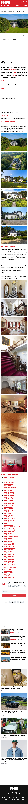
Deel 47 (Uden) (7, 553)
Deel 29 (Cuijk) (7, 523)
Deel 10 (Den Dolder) (9, 492)
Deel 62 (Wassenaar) (9, 577)
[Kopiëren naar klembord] (21, 602)
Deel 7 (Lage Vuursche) (10, 487)
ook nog (9, 74)
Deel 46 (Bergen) (8, 551)
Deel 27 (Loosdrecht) (9, 520)
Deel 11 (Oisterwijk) (9, 494)
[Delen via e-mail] (23, 602)
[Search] (21, 2)
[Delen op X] (15, 602)
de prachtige (12, 69)
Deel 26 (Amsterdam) (9, 518)
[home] (1, 6)
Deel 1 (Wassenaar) (9, 477)
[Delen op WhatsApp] (10, 602)
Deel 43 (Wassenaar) (9, 546)
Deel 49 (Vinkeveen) (9, 556)
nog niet (14, 72)
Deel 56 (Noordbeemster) (10, 567)
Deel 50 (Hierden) (8, 558)
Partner (12, 632)
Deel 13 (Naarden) (8, 497)
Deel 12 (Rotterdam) (9, 495)
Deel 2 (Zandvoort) (8, 479)
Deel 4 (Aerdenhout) (9, 482)
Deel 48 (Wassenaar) (9, 554)
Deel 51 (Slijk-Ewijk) (9, 559)
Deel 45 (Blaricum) (8, 549)
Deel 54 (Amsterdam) (9, 564)
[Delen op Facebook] (12, 602)
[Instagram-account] (16, 793)
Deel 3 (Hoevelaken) (9, 480)
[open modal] (26, 2)
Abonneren (14, 595)
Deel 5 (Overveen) (8, 484)
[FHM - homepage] (5, 2)
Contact (4, 797)
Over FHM (18, 797)
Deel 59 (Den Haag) (8, 572)
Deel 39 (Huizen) (8, 539)
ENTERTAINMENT (16, 5)
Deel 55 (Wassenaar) (9, 566)
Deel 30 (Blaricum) (8, 525)
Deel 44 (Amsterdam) (9, 548)
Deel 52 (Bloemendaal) (9, 561)
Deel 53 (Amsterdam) (9, 562)
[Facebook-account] (12, 793)
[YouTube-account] (20, 793)
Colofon (24, 797)
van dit (14, 75)
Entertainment (14, 39)
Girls (11, 646)
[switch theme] (24, 2)
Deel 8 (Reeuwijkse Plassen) (11, 489)
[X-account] (8, 793)
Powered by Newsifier (14, 802)
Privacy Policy (11, 797)
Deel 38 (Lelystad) (8, 538)
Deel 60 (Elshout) (8, 574)
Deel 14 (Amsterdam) (9, 498)
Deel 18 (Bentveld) (8, 505)
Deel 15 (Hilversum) (9, 500)
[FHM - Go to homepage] (14, 788)
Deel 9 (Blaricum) (8, 490)
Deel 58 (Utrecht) (8, 571)
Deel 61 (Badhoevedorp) (10, 576)
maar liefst (5, 125)
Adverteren (7, 799)
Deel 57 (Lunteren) (8, 569)
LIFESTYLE (6, 5)
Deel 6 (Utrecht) (8, 485)
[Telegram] (18, 602)
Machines (12, 661)
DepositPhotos (15, 799)
